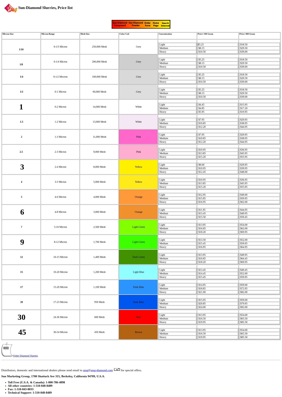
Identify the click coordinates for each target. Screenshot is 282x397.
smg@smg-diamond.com (98, 370)
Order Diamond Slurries (25, 355)
